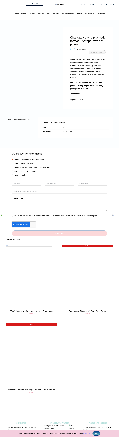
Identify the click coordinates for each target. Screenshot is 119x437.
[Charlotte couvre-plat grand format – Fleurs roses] (29, 246)
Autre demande (20, 175)
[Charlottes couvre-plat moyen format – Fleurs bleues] (29, 325)
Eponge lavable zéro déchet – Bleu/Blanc (87, 311)
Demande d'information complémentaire (29, 160)
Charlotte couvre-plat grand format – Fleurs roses (32, 311)
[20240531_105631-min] (31, 35)
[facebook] (11, 2)
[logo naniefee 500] (59, 4)
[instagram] (14, 2)
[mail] (18, 2)
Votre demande (18, 198)
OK (96, 433)
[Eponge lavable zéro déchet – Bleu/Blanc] (85, 246)
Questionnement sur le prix (24, 163)
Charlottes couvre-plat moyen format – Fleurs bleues (31, 390)
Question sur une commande (25, 171)
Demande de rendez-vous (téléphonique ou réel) (32, 167)
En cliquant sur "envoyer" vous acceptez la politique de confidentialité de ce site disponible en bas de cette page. (56, 216)
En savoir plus (87, 433)
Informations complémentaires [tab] (19, 119)
